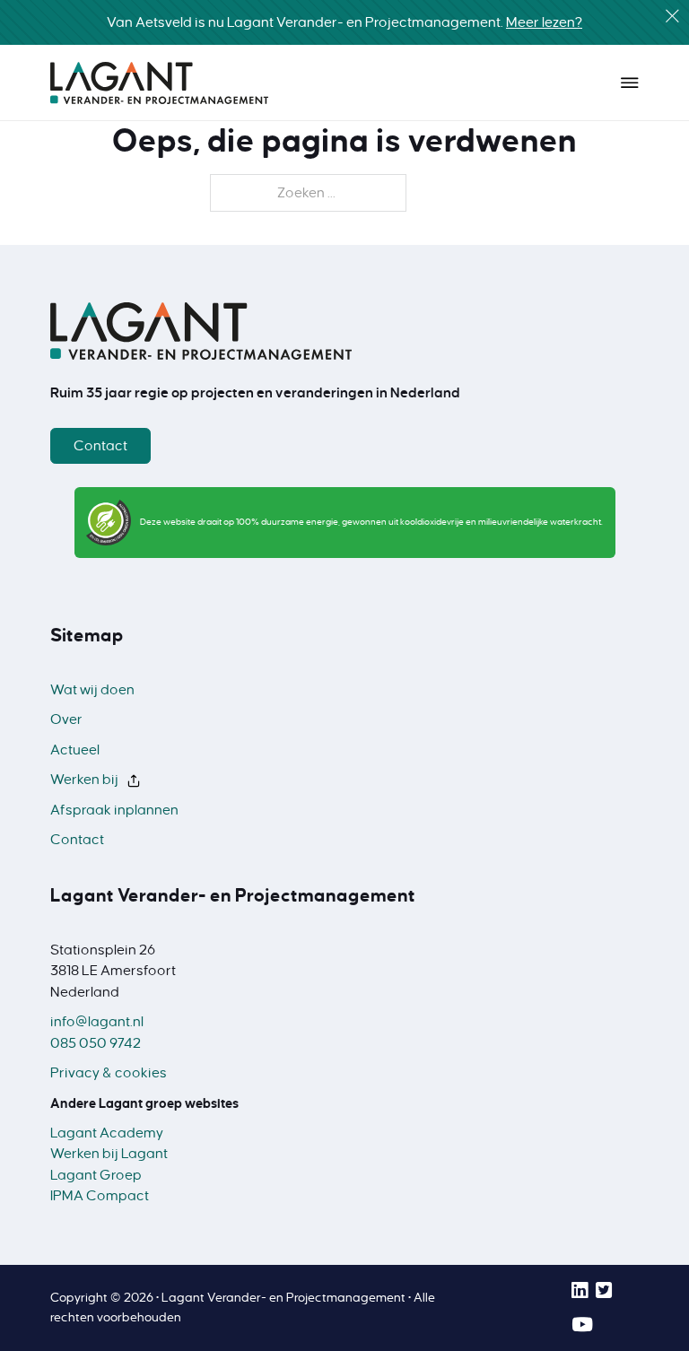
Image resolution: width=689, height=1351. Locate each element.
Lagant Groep (96, 1175)
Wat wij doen (92, 690)
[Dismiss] (672, 16)
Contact (100, 446)
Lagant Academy (106, 1133)
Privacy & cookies (108, 1073)
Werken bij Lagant (109, 1153)
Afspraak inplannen (114, 810)
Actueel (75, 750)
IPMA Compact (99, 1196)
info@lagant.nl (97, 1022)
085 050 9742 (95, 1043)
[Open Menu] (630, 82)
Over (66, 719)
